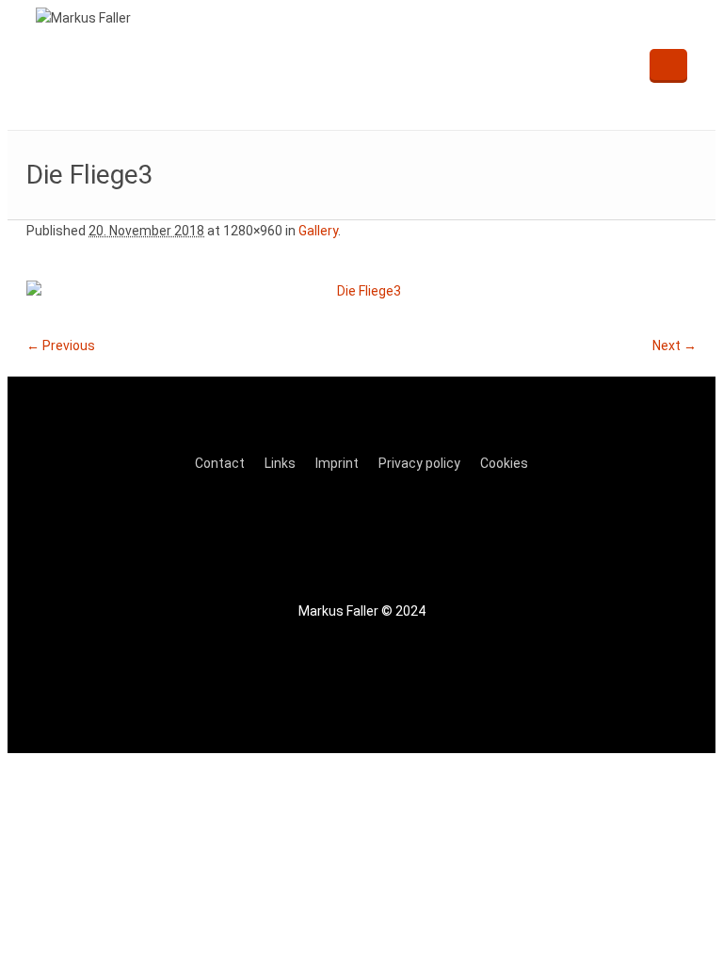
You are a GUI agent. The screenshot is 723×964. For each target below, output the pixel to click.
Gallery (318, 230)
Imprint (337, 463)
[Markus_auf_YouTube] (425, 533)
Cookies (504, 463)
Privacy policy (419, 463)
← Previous (60, 345)
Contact (220, 463)
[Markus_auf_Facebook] (366, 533)
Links (280, 463)
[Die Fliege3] (361, 291)
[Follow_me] (306, 533)
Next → (674, 345)
